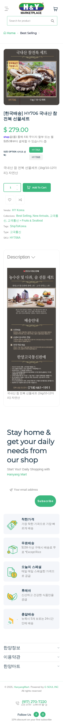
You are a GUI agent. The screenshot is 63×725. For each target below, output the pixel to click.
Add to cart (39, 187)
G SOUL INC (51, 687)
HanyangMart (21, 687)
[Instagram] (43, 714)
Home (11, 33)
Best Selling (28, 33)
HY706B (36, 157)
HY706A (36, 150)
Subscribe (45, 501)
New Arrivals (40, 215)
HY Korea (18, 210)
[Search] (53, 20)
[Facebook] (36, 714)
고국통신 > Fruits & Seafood (25, 220)
